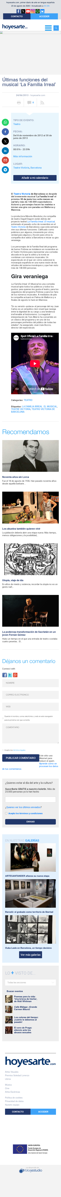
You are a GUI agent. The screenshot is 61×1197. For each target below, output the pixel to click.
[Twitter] (10, 675)
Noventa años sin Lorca (15, 477)
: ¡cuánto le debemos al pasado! (26, 1019)
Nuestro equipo (12, 1104)
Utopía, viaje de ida (12, 580)
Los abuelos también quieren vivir (21, 528)
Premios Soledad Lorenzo (17, 1075)
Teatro (16, 124)
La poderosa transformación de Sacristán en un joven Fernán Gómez (29, 633)
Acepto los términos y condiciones (25, 813)
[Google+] (15, 675)
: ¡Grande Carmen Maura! (25, 1008)
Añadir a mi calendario (35, 177)
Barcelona (36, 167)
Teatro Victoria (18, 227)
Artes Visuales (11, 1071)
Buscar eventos (15, 991)
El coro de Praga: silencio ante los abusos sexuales (23, 1030)
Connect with (8, 668)
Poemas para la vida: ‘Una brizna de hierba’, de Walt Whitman (25, 998)
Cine (7, 1088)
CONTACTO (17, 16)
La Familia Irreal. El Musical (39, 406)
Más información (22, 156)
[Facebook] (4, 675)
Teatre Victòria (21, 167)
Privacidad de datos (14, 1101)
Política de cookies (14, 1097)
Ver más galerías (31, 954)
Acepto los (14, 750)
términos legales (19, 750)
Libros (8, 1078)
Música (8, 1084)
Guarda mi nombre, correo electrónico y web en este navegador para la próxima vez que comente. (28, 718)
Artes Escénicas (12, 1091)
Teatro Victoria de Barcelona (33, 410)
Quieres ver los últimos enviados (23, 807)
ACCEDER (44, 16)
